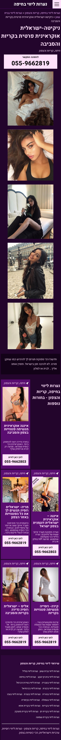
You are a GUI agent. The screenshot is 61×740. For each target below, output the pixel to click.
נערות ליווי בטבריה (50, 682)
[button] (57, 4)
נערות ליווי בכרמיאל (31, 688)
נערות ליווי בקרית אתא (29, 706)
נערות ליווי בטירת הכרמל (28, 682)
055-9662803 (15, 461)
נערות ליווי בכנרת (51, 688)
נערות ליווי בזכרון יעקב (48, 677)
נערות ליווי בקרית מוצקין (26, 711)
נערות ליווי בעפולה (50, 700)
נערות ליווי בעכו (14, 694)
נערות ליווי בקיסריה (30, 700)
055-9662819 (30, 63)
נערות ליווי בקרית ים (49, 711)
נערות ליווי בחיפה (30, 4)
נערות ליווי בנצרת (32, 694)
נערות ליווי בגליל (30, 671)
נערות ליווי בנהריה (50, 694)
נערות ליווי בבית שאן (49, 671)
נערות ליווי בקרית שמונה (47, 717)
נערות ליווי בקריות (50, 706)
